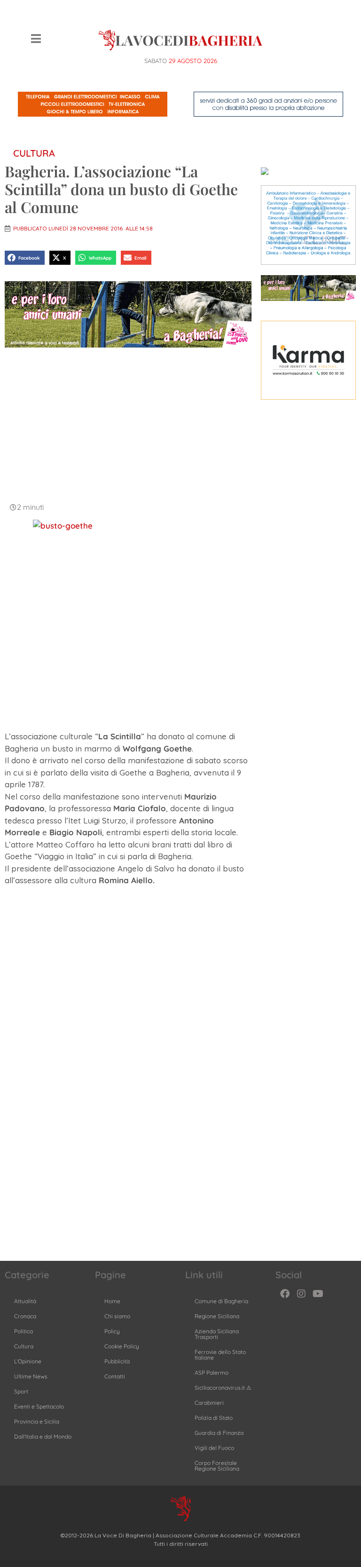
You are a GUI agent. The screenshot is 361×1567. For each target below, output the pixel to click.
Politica (23, 1331)
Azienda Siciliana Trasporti (217, 1334)
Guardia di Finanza (219, 1432)
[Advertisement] (128, 424)
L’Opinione (27, 1361)
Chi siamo (117, 1316)
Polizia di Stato (214, 1417)
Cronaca (25, 1316)
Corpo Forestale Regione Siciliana (217, 1465)
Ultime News (30, 1376)
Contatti (114, 1376)
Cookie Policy (121, 1346)
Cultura (34, 153)
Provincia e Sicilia (36, 1421)
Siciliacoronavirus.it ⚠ (223, 1387)
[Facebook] (285, 1293)
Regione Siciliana (217, 1316)
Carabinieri (209, 1402)
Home (112, 1301)
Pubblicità (117, 1361)
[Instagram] (301, 1293)
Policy (112, 1331)
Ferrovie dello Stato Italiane (220, 1354)
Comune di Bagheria (221, 1301)
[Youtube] (317, 1293)
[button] (25, 257)
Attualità (25, 1301)
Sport (21, 1391)
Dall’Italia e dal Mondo (42, 1436)
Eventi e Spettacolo (39, 1406)
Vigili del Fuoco (214, 1447)
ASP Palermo (211, 1372)
